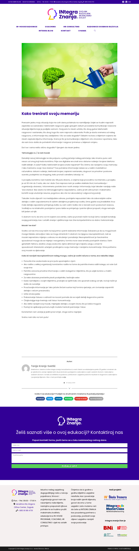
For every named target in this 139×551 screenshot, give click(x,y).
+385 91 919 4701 (89, 2)
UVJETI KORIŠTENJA (125, 548)
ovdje (64, 377)
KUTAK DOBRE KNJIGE (14, 2)
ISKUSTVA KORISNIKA (28, 2)
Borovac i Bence (44, 548)
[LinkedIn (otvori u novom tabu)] (126, 2)
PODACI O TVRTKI (113, 548)
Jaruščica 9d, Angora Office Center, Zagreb (68, 2)
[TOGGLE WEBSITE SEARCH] (97, 31)
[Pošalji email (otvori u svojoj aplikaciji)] (129, 2)
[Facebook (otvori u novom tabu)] (123, 2)
